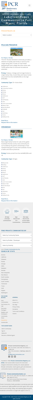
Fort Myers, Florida (7, 58)
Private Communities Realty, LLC (16, 374)
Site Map (14, 304)
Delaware (3, 259)
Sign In (3, 331)
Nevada (3, 270)
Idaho (2, 266)
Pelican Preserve (9, 45)
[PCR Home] (5, 348)
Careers (14, 313)
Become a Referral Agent (8, 335)
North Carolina (5, 277)
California (3, 257)
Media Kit (4, 333)
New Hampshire (5, 272)
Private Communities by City (12, 249)
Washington (4, 292)
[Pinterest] (12, 356)
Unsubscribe (4, 322)
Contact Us (15, 302)
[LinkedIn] (15, 356)
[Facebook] (9, 356)
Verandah (6, 127)
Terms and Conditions (18, 311)
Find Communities (4, 301)
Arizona (3, 255)
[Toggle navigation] (29, 5)
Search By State (8, 251)
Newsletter (4, 320)
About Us (14, 300)
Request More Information (9, 122)
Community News (4, 317)
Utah (2, 288)
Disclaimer (15, 309)
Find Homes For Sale (5, 305)
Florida (3, 261)
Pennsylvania (4, 279)
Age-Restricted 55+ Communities (16, 216)
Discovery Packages (3, 309)
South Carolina (5, 281)
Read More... (5, 120)
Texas (2, 286)
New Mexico (4, 275)
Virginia (3, 290)
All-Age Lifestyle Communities (7, 218)
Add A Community (6, 328)
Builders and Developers (4, 313)
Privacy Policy (16, 307)
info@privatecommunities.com (16, 354)
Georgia (3, 264)
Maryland (3, 268)
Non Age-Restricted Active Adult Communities (26, 219)
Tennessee (4, 283)
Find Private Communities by (13, 230)
